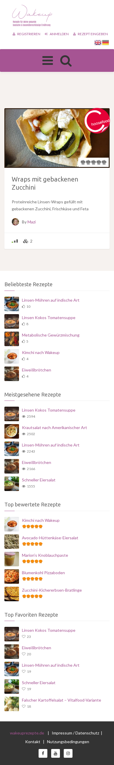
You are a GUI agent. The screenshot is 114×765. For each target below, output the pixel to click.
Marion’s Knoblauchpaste (45, 555)
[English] (98, 42)
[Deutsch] (106, 42)
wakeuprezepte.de (27, 732)
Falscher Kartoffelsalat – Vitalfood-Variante (61, 700)
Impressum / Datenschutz (75, 732)
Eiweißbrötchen (36, 369)
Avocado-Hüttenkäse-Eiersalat (50, 537)
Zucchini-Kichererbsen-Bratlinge (52, 590)
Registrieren (28, 34)
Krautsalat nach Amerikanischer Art (54, 427)
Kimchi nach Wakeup (41, 352)
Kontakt (33, 741)
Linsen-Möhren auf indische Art (51, 300)
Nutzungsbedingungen (68, 741)
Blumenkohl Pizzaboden (43, 572)
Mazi (31, 221)
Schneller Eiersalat (39, 479)
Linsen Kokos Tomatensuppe (48, 317)
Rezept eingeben (92, 34)
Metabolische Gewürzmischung (51, 334)
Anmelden (59, 34)
